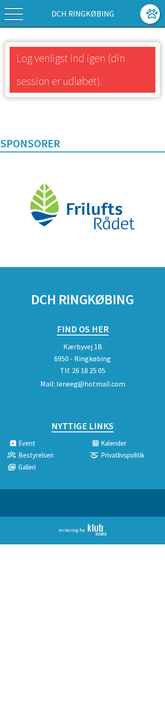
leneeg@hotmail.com (90, 383)
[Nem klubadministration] (82, 534)
